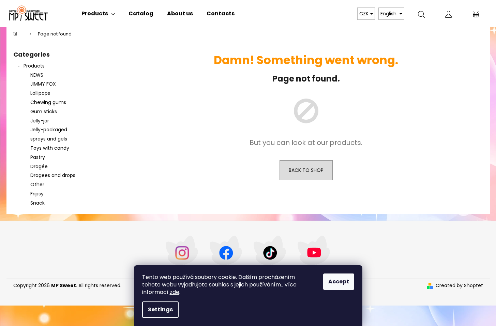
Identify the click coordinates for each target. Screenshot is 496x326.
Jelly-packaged (48, 129)
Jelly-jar (39, 120)
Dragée (39, 166)
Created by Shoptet (459, 285)
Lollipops (40, 93)
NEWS (36, 75)
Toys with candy (49, 148)
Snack (37, 202)
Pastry (37, 157)
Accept (338, 281)
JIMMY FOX (43, 83)
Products (34, 65)
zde (174, 292)
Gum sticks (43, 111)
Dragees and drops (52, 175)
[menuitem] (98, 13)
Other (37, 184)
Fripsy (37, 193)
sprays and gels (48, 138)
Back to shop (306, 170)
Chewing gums (48, 102)
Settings (160, 309)
